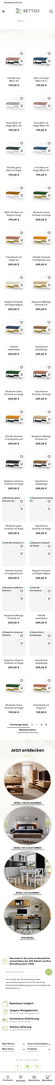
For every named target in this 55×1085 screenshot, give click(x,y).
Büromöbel (27, 938)
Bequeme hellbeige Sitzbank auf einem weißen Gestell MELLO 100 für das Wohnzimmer (13, 617)
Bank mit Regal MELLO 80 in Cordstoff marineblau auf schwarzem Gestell (41, 79)
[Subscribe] (48, 972)
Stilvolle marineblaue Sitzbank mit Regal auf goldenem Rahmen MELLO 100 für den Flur (13, 348)
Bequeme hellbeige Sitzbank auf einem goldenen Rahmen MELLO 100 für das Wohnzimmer (41, 303)
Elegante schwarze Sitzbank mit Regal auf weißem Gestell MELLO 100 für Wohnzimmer (13, 662)
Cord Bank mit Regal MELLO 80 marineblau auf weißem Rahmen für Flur (41, 169)
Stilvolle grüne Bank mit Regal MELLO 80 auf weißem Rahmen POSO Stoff (14, 169)
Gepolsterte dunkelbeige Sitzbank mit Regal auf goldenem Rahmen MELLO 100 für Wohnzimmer (41, 348)
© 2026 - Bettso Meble (27, 1060)
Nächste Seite (27, 730)
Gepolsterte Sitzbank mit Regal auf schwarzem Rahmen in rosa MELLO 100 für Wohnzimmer (41, 393)
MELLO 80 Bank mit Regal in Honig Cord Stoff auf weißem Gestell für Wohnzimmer (14, 214)
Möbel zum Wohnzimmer (27, 803)
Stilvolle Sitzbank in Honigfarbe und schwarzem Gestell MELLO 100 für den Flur (14, 438)
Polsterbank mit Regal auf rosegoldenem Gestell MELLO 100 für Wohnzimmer (14, 258)
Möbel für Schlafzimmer (27, 848)
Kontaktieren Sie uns (13, 3)
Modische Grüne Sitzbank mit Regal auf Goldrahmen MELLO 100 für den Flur (41, 214)
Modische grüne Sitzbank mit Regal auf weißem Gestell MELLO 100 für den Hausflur (13, 527)
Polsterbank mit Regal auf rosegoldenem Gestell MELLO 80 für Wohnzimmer (41, 706)
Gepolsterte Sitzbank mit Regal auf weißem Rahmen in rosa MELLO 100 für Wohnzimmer (41, 527)
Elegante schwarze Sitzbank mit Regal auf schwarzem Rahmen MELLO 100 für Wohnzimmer (13, 482)
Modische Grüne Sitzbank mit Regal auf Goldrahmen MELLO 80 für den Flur (13, 706)
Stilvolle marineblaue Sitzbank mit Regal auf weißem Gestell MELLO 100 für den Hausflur (41, 617)
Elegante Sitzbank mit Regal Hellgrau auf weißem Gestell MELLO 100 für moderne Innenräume (41, 572)
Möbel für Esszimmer (27, 893)
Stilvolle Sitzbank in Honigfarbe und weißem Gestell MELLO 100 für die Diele (14, 572)
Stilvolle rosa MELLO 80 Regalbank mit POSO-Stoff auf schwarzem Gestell (13, 79)
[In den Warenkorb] (21, 61)
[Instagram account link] (37, 1066)
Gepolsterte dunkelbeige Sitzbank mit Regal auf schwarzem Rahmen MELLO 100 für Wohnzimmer (41, 482)
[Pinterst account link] (27, 1066)
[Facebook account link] (17, 1066)
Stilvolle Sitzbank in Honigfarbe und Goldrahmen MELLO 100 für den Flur (41, 258)
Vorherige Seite (19, 725)
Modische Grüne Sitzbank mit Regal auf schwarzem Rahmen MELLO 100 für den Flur (13, 393)
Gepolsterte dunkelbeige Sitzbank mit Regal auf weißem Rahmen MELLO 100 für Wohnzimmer (41, 662)
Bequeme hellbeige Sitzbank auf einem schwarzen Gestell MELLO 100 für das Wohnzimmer (41, 438)
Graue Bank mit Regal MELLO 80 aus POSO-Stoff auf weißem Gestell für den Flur (13, 124)
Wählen (35, 21)
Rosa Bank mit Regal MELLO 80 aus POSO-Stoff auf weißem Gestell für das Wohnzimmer (41, 124)
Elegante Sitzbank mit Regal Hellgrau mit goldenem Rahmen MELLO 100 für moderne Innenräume (14, 303)
